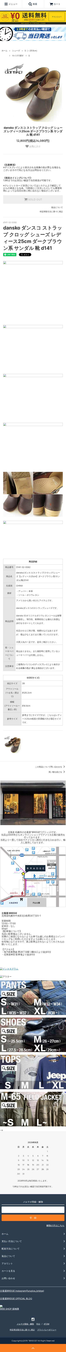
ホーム (4, 50)
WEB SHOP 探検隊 (9, 1308)
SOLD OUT (35, 199)
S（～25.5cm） (31, 50)
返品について (57, 207)
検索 (34, 4)
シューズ (16, 50)
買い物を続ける (55, 772)
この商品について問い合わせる (48, 767)
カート (57, 4)
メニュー (12, 4)
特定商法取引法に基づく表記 (22, 1330)
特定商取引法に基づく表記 (51, 211)
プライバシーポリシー (46, 1330)
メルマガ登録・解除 (25, 1324)
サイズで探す (18, 55)
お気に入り (35, 146)
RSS (38, 1324)
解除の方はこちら (55, 1225)
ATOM (46, 1324)
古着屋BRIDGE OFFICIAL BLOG (16, 1298)
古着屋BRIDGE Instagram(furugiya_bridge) (22, 1290)
